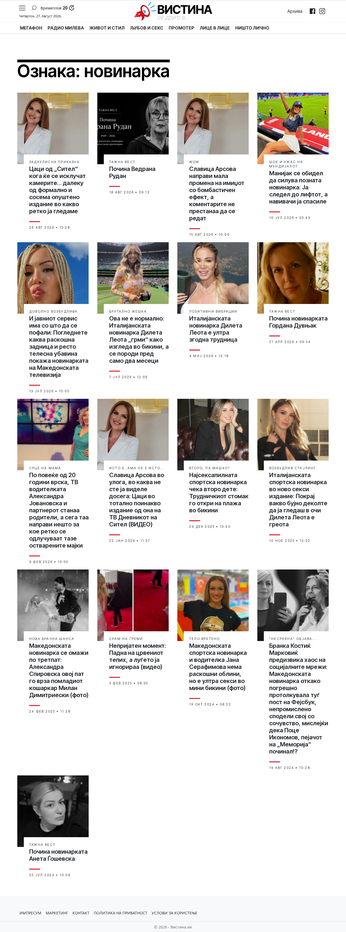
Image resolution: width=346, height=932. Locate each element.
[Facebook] (312, 11)
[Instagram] (322, 11)
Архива (294, 11)
